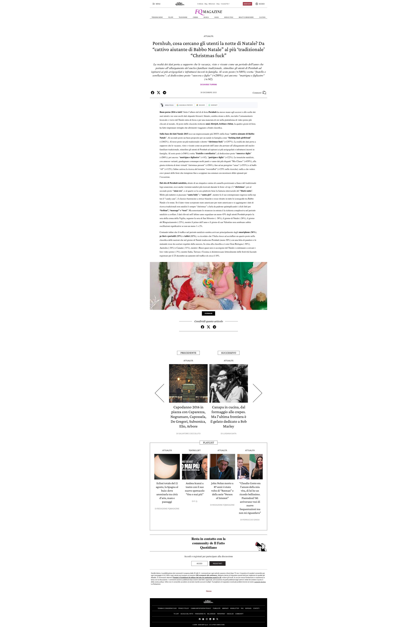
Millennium (212, 3)
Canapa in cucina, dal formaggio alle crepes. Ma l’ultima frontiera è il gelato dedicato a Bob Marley (228, 416)
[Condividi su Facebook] (152, 92)
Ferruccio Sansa (251, 520)
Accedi (199, 563)
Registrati (217, 563)
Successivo (228, 352)
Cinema (195, 17)
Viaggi (216, 17)
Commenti (257, 92)
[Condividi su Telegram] (164, 92)
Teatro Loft (195, 450)
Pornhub (208, 313)
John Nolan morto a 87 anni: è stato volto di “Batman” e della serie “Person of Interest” (222, 491)
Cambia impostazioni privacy (201, 608)
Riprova (208, 591)
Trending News (157, 17)
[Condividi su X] (158, 92)
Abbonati (247, 4)
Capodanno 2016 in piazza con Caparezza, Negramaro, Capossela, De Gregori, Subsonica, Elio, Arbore (188, 416)
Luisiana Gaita (229, 434)
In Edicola (200, 3)
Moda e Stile (228, 17)
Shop (218, 3)
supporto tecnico (260, 582)
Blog (206, 3)
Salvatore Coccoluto (189, 434)
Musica (206, 17)
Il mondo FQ (224, 4)
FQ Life (170, 17)
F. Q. (196, 501)
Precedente (188, 352)
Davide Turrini (210, 85)
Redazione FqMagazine (168, 509)
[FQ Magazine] (208, 12)
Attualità (208, 36)
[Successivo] (257, 393)
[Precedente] (159, 393)
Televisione (183, 17)
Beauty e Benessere (246, 17)
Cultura (262, 17)
